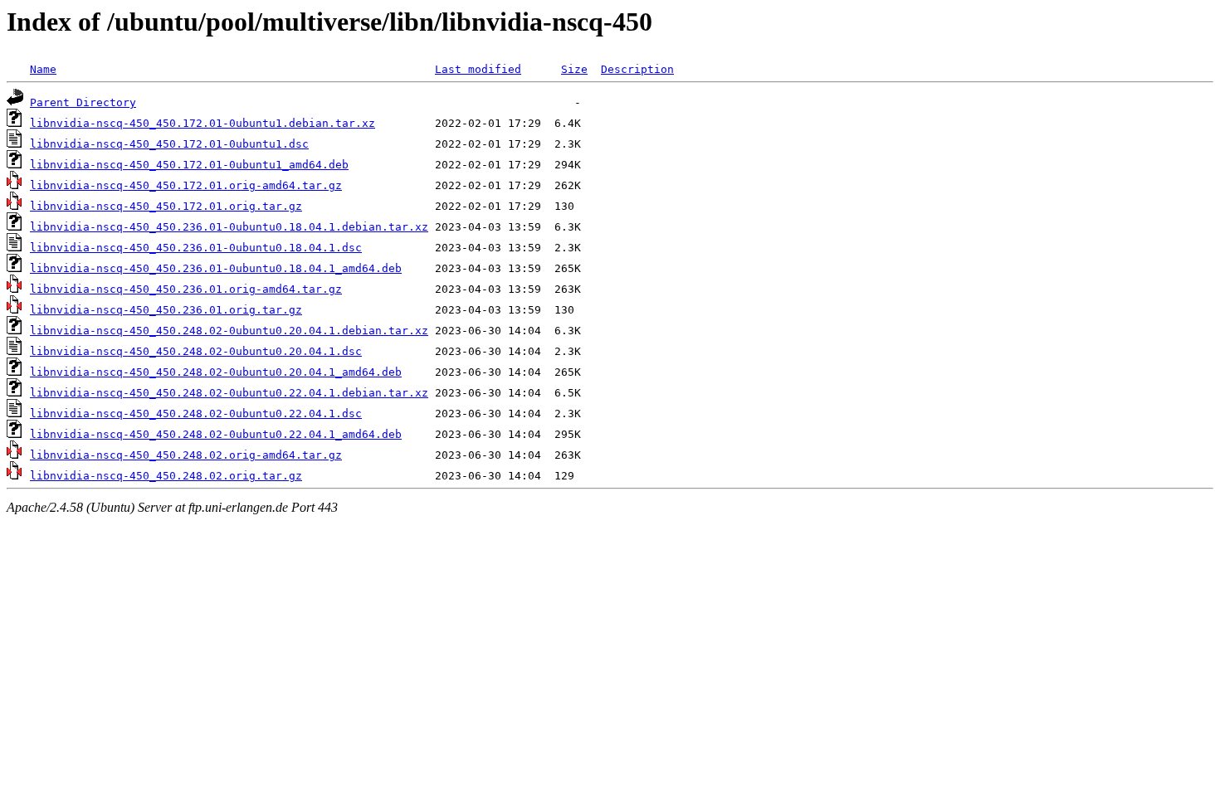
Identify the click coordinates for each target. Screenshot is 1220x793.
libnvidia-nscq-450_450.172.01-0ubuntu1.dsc (169, 144)
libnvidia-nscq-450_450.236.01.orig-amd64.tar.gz (186, 289)
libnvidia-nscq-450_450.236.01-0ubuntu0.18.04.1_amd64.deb (216, 268)
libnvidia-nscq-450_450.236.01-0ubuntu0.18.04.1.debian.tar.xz (229, 227)
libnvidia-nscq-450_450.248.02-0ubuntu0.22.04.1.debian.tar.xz (229, 393)
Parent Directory (83, 102)
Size (574, 69)
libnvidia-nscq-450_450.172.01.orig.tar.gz (166, 206)
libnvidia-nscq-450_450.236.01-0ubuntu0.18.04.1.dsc (196, 247)
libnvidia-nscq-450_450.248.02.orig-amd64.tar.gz (186, 455)
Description (637, 69)
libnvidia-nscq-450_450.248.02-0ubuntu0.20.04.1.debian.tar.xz (229, 330)
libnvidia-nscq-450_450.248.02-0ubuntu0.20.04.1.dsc (196, 351)
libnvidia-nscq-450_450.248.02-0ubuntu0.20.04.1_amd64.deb (216, 372)
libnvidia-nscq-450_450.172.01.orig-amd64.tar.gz (186, 185)
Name (43, 69)
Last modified (478, 69)
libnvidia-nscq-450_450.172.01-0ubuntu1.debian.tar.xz (202, 123)
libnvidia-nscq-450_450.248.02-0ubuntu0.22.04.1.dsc (196, 413)
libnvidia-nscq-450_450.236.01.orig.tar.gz (166, 310)
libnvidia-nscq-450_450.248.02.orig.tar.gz (166, 475)
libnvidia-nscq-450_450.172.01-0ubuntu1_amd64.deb (189, 164)
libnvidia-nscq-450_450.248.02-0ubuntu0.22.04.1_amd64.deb (216, 434)
